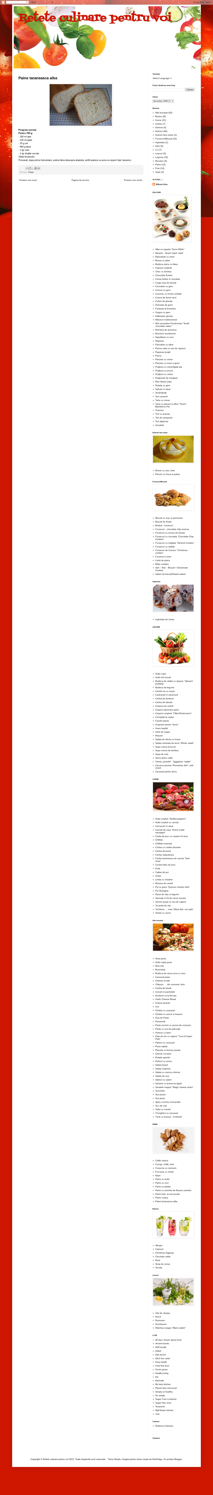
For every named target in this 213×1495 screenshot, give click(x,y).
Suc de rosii (161, 1105)
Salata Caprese (163, 1068)
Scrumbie (160, 1091)
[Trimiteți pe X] (32, 168)
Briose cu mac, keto (165, 470)
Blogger (178, 1459)
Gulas (158, 876)
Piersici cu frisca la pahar (167, 474)
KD (156, 1377)
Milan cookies (162, 564)
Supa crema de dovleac (167, 750)
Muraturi (159, 161)
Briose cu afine (162, 260)
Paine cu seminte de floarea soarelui (173, 1190)
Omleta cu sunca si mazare (168, 1014)
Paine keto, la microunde (167, 1194)
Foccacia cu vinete (164, 1172)
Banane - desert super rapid (169, 253)
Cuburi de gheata (163, 301)
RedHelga (157, 1459)
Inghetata (160, 142)
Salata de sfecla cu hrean (167, 739)
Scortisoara (161, 1324)
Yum (157, 1414)
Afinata (158, 1245)
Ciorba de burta (163, 851)
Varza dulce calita (164, 758)
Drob (157, 868)
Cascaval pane (162, 977)
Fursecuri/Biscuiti (163, 138)
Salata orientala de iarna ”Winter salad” (174, 743)
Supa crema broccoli (165, 747)
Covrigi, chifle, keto (164, 1164)
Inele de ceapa (162, 732)
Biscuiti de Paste (163, 521)
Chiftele (159, 840)
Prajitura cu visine (164, 374)
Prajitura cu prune (164, 370)
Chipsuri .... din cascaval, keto (170, 984)
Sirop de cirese (162, 1264)
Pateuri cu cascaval (164, 1042)
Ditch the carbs (162, 1358)
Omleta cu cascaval (165, 1010)
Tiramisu (159, 410)
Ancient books (162, 1343)
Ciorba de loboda (163, 702)
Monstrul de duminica (166, 330)
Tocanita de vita (163, 905)
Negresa (159, 341)
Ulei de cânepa (162, 1313)
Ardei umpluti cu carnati (167, 822)
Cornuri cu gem (163, 290)
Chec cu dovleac (163, 271)
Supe (157, 172)
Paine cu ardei (162, 1179)
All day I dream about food (168, 1340)
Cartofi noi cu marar (165, 691)
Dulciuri (159, 131)
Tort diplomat (161, 421)
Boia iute (159, 966)
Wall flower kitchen (164, 1410)
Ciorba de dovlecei (164, 698)
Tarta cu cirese (162, 400)
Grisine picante (162, 1003)
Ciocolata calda (162, 1256)
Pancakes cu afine (164, 344)
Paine (31, 172)
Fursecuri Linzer (163, 556)
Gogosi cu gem (162, 312)
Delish (158, 1351)
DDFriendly (160, 1347)
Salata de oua (162, 1076)
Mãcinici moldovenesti (166, 319)
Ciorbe (158, 124)
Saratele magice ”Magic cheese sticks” (174, 1087)
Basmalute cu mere (164, 256)
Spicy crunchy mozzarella (167, 1102)
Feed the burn (162, 1365)
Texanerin (160, 1406)
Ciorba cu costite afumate (168, 847)
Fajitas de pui (162, 872)
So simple (160, 1395)
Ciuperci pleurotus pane (167, 709)
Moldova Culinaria (164, 1426)
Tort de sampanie (163, 417)
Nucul (158, 1316)
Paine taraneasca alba (166, 1201)
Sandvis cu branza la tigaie (168, 1083)
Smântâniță (161, 392)
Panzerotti (160, 1021)
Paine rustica (161, 1197)
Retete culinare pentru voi (94, 18)
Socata (158, 1267)
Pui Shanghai (161, 890)
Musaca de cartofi (164, 883)
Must (157, 1260)
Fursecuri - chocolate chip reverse (172, 529)
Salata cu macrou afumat (167, 1072)
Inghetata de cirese (164, 619)
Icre (157, 1006)
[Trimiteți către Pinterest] (38, 168)
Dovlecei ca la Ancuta (165, 995)
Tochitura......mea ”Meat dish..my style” (174, 909)
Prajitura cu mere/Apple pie (168, 367)
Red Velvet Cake (163, 381)
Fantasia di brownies (165, 308)
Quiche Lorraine (163, 1053)
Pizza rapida (161, 1046)
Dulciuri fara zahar (164, 135)
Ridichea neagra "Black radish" (170, 1328)
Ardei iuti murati (163, 677)
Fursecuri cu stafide (165, 546)
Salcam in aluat (162, 389)
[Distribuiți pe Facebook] (35, 168)
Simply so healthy (164, 1391)
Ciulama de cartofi (164, 706)
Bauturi (158, 116)
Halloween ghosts (164, 316)
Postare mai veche (133, 180)
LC (156, 149)
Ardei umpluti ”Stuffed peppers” (170, 819)
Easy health (161, 1362)
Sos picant (160, 1094)
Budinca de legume (164, 687)
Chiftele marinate (163, 843)
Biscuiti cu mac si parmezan (169, 518)
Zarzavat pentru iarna (166, 771)
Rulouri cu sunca (163, 1061)
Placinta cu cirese (164, 359)
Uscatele (159, 425)
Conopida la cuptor (164, 717)
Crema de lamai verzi (165, 297)
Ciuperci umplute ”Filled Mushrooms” (173, 713)
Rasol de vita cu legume (167, 894)
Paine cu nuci (162, 1183)
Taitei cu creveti (163, 1109)
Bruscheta (160, 969)
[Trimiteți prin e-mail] (27, 168)
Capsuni (159, 1249)
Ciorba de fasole (163, 988)
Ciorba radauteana (164, 855)
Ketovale (159, 1380)
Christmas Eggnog (164, 1253)
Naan (158, 1175)
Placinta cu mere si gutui (167, 363)
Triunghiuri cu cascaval (166, 1113)
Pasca (158, 355)
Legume (159, 157)
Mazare (159, 735)
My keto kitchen (163, 1384)
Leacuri (159, 153)
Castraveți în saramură (166, 695)
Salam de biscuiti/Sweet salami (170, 574)
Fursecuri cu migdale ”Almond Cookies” (174, 543)
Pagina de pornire (80, 180)
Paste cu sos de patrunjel (167, 1029)
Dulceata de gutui (164, 305)
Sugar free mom (163, 1403)
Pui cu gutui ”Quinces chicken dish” (172, 887)
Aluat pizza (160, 958)
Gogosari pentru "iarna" (167, 724)
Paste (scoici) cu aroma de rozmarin (173, 1025)
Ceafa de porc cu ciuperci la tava (171, 836)
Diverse (159, 127)
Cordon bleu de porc (165, 864)
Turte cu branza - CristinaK (168, 1117)
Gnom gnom (161, 1369)
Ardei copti (160, 673)
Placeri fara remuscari (166, 1388)
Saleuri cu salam (163, 1079)
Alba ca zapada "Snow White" (169, 249)
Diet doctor (160, 1354)
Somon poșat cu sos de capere (170, 902)
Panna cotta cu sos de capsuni (170, 348)
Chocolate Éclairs (163, 275)
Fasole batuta (162, 721)
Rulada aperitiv (162, 1057)
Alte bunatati (161, 112)
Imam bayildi (161, 728)
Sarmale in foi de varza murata (170, 898)
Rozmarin (160, 1320)
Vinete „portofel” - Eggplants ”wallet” (173, 761)
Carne (158, 120)
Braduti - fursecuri (164, 525)
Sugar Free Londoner (166, 1399)
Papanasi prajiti (162, 352)
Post (157, 168)
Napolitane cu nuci (164, 337)
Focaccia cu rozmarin (166, 1168)
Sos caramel (161, 396)
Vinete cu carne (163, 913)
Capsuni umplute (163, 268)
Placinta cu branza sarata (167, 1050)
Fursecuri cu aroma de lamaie (170, 533)
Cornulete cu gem (164, 286)
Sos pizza (160, 1098)
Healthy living (161, 1373)
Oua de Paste (162, 1017)
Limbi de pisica (162, 560)
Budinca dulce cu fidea (166, 264)
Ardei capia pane (163, 962)
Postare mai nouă (28, 180)
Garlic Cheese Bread (165, 999)
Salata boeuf (161, 1065)
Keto (157, 146)
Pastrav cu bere (163, 1032)
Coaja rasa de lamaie (165, 282)
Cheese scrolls (162, 980)
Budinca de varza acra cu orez (170, 973)
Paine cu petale (163, 1186)
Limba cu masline (164, 879)
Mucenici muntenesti (165, 333)
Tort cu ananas (162, 414)
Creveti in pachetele (165, 992)
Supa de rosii (161, 754)
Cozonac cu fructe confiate (168, 294)
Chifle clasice (161, 1160)
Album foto (162, 184)
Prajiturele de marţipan (166, 378)
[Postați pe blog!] (29, 168)
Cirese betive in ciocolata (167, 279)
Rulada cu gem (162, 385)
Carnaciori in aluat (164, 826)
